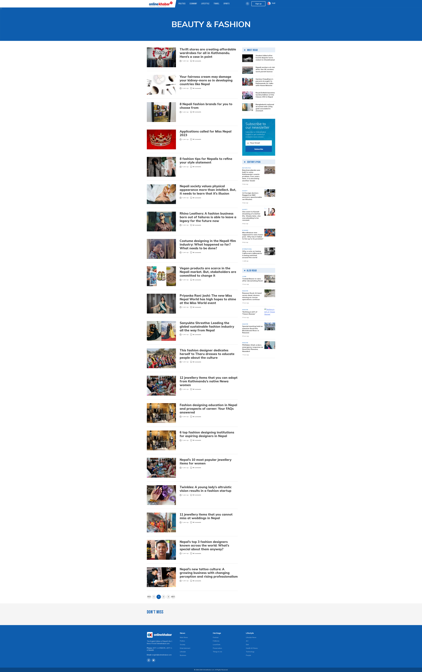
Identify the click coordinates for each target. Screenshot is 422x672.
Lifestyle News (251, 637)
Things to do (217, 652)
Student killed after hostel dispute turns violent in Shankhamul (265, 57)
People (248, 655)
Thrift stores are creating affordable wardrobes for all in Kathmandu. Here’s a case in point (208, 53)
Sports (227, 3)
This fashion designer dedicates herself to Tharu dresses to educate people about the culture (207, 354)
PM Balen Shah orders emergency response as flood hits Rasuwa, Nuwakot (252, 348)
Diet (247, 645)
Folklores (216, 641)
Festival (215, 637)
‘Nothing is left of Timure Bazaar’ (249, 313)
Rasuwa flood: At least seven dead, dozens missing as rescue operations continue (252, 296)
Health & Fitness (252, 648)
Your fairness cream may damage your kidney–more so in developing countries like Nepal (206, 80)
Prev (149, 597)
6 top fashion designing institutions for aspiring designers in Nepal (207, 434)
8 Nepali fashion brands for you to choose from (206, 106)
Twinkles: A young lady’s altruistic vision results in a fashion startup (206, 489)
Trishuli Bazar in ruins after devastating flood (252, 280)
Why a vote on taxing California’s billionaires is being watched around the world (252, 254)
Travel (216, 3)
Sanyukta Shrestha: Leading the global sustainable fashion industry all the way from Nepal (207, 326)
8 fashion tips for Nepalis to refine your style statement (206, 160)
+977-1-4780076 (158, 648)
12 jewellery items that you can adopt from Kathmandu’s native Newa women (208, 381)
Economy (193, 3)
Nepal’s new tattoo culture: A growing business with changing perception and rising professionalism (209, 572)
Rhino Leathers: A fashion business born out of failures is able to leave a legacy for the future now (208, 217)
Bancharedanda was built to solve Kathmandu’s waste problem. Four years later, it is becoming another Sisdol (251, 175)
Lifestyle (205, 3)
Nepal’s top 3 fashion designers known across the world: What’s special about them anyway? (204, 545)
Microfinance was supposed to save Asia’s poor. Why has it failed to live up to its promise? (252, 235)
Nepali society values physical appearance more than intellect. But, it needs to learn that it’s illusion (208, 189)
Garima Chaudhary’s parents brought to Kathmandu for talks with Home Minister (264, 82)
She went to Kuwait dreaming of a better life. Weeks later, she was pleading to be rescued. (251, 216)
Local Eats (216, 645)
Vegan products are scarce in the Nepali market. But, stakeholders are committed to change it (208, 271)
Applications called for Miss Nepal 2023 (205, 133)
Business (183, 655)
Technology (250, 652)
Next (173, 597)
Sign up (258, 4)
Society (182, 645)
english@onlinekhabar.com (162, 655)
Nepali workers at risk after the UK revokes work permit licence (265, 69)
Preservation (217, 648)
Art (247, 641)
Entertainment (185, 648)
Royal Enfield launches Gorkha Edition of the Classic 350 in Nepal (265, 95)
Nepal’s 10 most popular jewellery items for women (205, 461)
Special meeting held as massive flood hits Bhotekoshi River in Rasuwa (252, 329)
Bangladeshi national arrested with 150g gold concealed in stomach (265, 107)
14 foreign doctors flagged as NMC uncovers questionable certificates (252, 196)
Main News (184, 637)
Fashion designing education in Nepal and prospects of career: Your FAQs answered (208, 408)
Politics (182, 3)
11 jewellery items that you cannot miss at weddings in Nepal (206, 516)
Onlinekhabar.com (163, 644)
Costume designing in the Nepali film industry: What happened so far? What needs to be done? (208, 244)
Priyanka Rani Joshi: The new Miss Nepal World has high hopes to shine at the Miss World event (208, 299)
